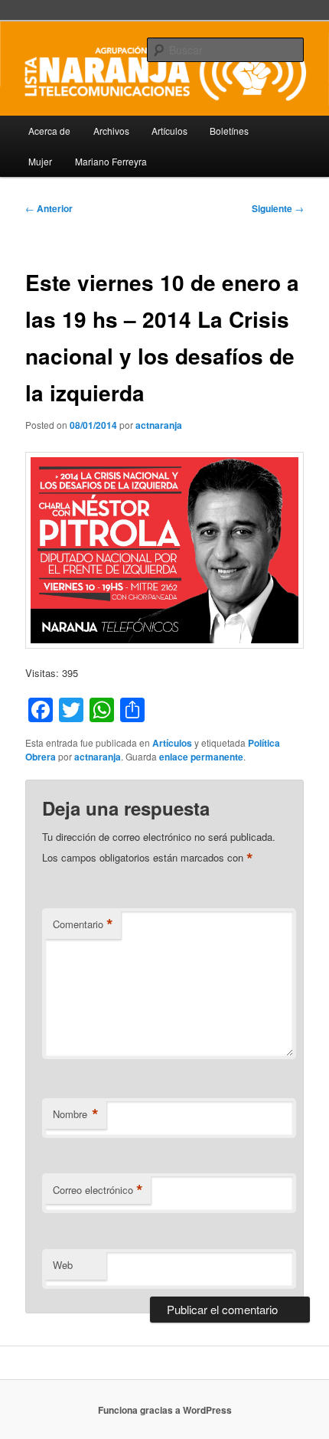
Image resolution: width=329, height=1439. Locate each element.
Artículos (169, 130)
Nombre (76, 1114)
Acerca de (49, 130)
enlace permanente (201, 757)
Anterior (49, 208)
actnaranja (158, 425)
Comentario (83, 924)
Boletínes (229, 130)
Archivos (111, 130)
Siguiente (278, 208)
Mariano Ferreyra (111, 161)
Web (63, 1264)
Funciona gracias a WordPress (165, 1410)
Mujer (40, 161)
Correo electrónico (98, 1190)
